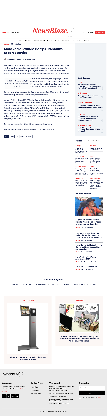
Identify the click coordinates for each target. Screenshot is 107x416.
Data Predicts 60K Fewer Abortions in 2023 (85, 258)
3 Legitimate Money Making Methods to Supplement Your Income (89, 107)
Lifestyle (78, 145)
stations (29, 136)
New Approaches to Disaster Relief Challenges (89, 97)
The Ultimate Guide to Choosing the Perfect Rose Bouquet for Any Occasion (88, 247)
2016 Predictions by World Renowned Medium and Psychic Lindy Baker (88, 118)
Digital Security (95, 178)
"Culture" (91, 141)
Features (81, 114)
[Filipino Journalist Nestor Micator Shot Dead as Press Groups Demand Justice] (89, 206)
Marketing (79, 178)
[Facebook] (4, 396)
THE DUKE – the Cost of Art (86, 267)
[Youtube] (17, 396)
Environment (83, 93)
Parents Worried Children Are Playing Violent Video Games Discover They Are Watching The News (79, 338)
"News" (92, 166)
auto (12, 136)
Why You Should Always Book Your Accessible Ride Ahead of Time (95, 161)
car (17, 136)
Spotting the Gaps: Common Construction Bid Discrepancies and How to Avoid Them (81, 172)
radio (22, 136)
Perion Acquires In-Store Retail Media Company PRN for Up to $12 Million (81, 183)
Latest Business (84, 125)
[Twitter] (8, 396)
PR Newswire (36, 393)
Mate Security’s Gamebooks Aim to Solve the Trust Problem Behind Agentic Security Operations (96, 184)
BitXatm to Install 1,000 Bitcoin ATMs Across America (28, 358)
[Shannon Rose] (5, 59)
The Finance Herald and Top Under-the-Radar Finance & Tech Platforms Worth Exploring (88, 235)
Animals (93, 145)
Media (7, 44)
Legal (80, 82)
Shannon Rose (15, 59)
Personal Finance (85, 103)
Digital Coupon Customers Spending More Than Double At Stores (89, 130)
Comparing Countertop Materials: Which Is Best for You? (81, 150)
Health (92, 156)
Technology (79, 156)
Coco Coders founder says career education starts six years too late (96, 172)
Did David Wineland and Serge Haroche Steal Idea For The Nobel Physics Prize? (89, 86)
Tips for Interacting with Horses (96, 148)
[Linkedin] (13, 396)
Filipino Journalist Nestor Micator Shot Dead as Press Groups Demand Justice (88, 221)
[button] (15, 32)
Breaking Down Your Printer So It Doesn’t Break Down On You (81, 161)
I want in (91, 393)
